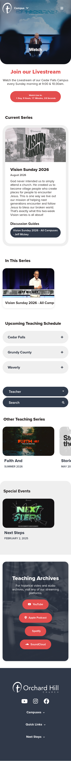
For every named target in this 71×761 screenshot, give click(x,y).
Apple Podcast (38, 618)
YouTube (38, 604)
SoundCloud (38, 644)
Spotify (36, 631)
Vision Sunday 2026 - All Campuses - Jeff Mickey (35, 232)
